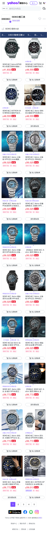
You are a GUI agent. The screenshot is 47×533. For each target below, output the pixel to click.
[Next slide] (21, 48)
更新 (40, 518)
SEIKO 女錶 (30, 34)
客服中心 (14, 523)
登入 (33, 3)
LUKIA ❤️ (43, 34)
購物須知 (32, 523)
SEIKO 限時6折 (12, 28)
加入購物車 (13, 79)
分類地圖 (32, 529)
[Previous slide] (3, 48)
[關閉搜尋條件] (7, 8)
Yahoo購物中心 (17, 3)
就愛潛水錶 (36, 34)
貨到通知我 (34, 126)
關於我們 (23, 523)
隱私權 (23, 529)
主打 (3, 34)
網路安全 (15, 529)
